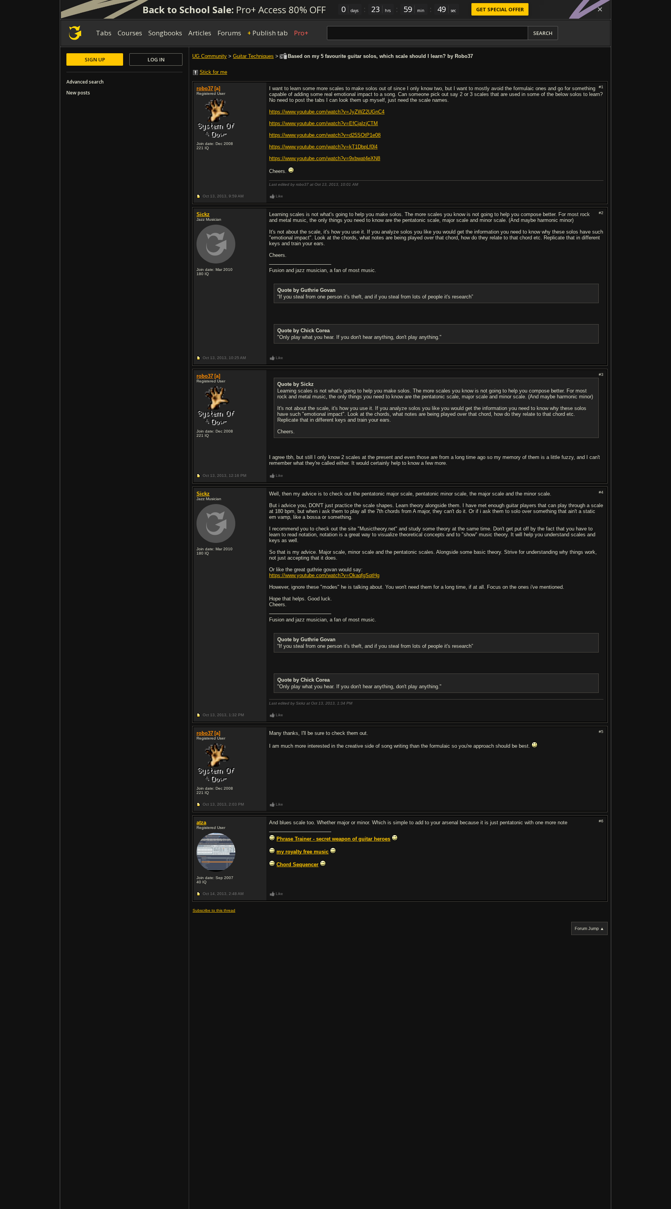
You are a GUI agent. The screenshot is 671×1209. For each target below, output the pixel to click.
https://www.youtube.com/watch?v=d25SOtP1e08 (325, 135)
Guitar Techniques (253, 56)
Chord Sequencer (297, 864)
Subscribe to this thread (214, 910)
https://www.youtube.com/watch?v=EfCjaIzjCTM (323, 123)
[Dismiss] (600, 9)
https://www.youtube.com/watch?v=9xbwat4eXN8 (324, 158)
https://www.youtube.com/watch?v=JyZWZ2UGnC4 (326, 112)
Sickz (203, 214)
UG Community (209, 56)
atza (201, 822)
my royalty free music (302, 852)
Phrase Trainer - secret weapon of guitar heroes (333, 839)
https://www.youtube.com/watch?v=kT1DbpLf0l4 (323, 147)
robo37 (204, 88)
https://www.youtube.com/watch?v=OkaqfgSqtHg (324, 575)
